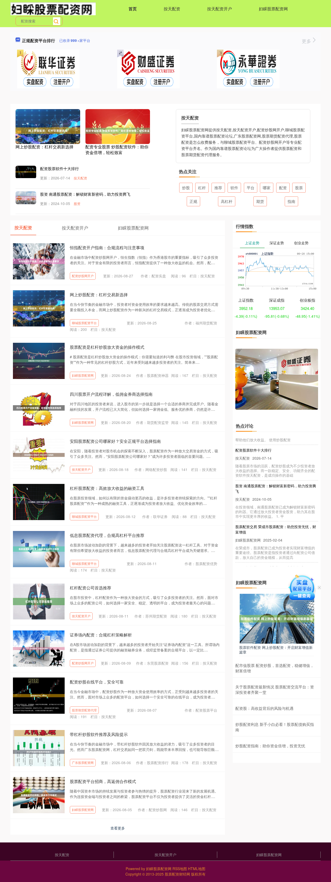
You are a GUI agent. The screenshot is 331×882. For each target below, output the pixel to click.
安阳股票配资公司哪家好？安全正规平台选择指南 (115, 441)
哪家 (266, 187)
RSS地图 (179, 868)
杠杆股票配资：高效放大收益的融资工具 (107, 488)
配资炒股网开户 (83, 275)
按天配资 (172, 9)
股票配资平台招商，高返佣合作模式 (103, 781)
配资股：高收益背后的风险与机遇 (264, 708)
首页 (133, 9)
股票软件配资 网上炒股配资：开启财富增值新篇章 (276, 650)
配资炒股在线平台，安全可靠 (97, 682)
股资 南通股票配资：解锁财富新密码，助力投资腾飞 (85, 194)
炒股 (186, 187)
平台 (250, 187)
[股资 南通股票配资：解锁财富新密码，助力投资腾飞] (26, 197)
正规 (193, 201)
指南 (291, 201)
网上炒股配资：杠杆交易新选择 (44, 147)
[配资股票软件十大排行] (26, 171)
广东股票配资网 (83, 762)
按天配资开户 (219, 9)
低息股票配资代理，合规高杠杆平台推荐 (107, 535)
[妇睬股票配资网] (53, 8)
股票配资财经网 (177, 874)
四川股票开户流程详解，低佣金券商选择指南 (111, 394)
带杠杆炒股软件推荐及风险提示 (99, 734)
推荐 (218, 187)
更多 (307, 40)
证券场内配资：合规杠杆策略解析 (101, 635)
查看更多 (117, 828)
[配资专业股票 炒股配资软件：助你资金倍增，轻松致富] (117, 130)
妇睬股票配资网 (273, 9)
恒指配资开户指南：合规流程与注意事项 (107, 247)
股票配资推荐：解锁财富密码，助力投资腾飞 (271, 559)
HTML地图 (196, 868)
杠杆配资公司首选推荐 (90, 588)
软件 (234, 187)
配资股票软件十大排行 (59, 168)
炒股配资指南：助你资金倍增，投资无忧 (270, 745)
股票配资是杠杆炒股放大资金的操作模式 (107, 347)
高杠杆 (226, 201)
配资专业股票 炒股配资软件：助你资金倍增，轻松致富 (116, 149)
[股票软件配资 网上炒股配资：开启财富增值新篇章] (276, 618)
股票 (299, 187)
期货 (260, 201)
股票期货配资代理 (84, 710)
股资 (77, 203)
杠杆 (202, 187)
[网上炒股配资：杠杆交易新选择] (48, 130)
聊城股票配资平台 (84, 323)
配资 (283, 187)
